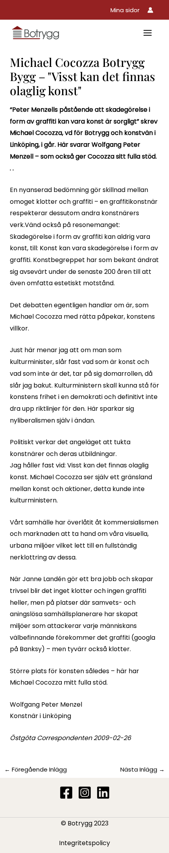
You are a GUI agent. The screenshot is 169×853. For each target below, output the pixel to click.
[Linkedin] (103, 792)
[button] (125, 10)
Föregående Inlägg (35, 769)
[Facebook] (66, 792)
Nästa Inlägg (142, 769)
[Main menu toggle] (147, 32)
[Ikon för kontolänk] (150, 10)
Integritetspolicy (84, 842)
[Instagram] (85, 792)
